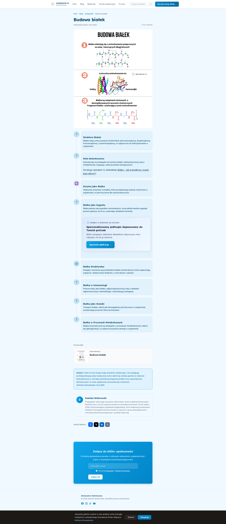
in (102, 424)
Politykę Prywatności (122, 471)
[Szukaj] (150, 4)
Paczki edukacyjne (107, 4)
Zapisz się (95, 477)
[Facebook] (82, 504)
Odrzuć (131, 517)
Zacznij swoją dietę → (167, 4)
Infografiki (89, 14)
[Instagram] (86, 504)
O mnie (122, 4)
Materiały (91, 4)
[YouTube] (94, 504)
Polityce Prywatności (84, 520)
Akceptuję (144, 517)
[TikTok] (90, 504)
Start (75, 4)
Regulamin (110, 471)
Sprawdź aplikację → (100, 244)
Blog (82, 4)
